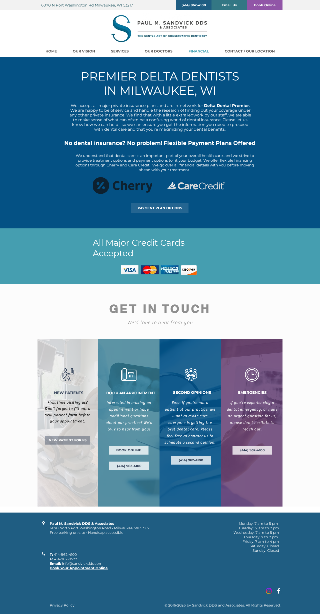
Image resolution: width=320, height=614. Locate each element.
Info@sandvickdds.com (82, 563)
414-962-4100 (65, 554)
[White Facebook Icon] (278, 591)
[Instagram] (268, 591)
